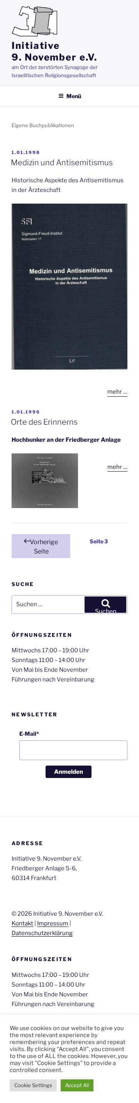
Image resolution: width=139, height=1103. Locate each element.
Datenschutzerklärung (42, 933)
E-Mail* (29, 733)
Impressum (52, 923)
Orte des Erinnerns (44, 422)
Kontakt (22, 923)
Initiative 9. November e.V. (54, 51)
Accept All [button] (77, 1085)
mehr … (117, 391)
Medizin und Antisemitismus (62, 162)
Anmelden (68, 771)
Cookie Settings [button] (33, 1085)
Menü (73, 96)
